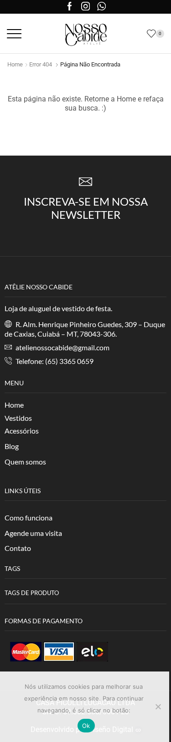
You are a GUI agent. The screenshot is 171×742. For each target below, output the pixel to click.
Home (15, 64)
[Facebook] (69, 7)
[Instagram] (85, 7)
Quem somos (25, 461)
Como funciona (28, 517)
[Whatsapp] (101, 7)
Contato (18, 548)
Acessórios (22, 430)
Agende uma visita (33, 533)
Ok (86, 725)
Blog (12, 446)
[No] (157, 706)
